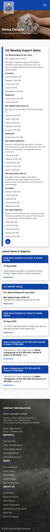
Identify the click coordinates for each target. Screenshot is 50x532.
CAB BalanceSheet (11, 453)
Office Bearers (9, 501)
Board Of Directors (10, 497)
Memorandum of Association (15, 509)
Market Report (9, 471)
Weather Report (9, 479)
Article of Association (11, 505)
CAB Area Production (11, 457)
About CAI (7, 513)
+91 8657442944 (16, 432)
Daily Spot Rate (9, 441)
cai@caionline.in (15, 428)
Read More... (8, 277)
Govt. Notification (10, 467)
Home (4, 33)
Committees (8, 493)
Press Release (9, 475)
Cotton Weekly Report (12, 449)
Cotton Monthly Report (12, 445)
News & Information (11, 483)
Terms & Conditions (11, 517)
